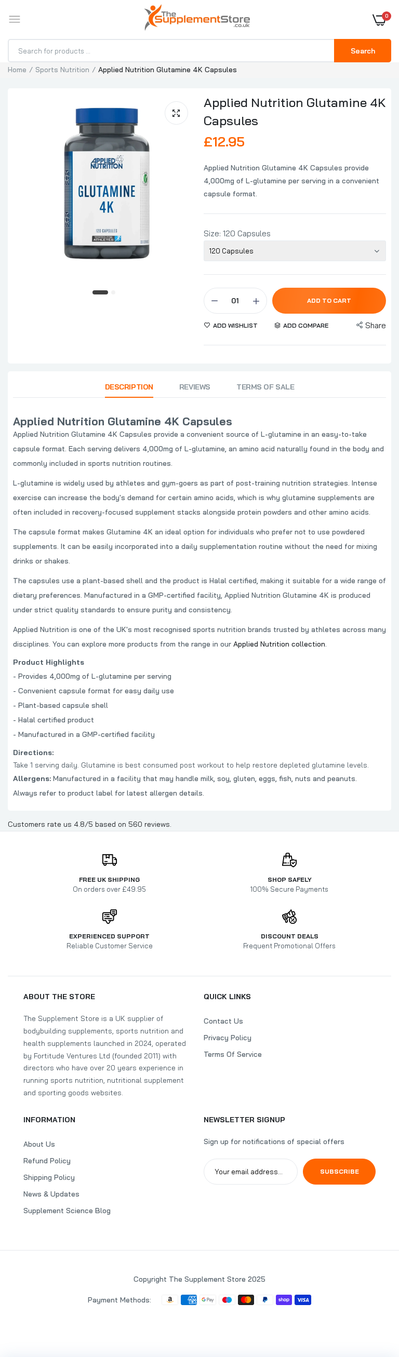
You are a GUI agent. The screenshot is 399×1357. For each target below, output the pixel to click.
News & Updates (51, 1194)
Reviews (194, 387)
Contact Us (223, 1021)
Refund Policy (47, 1160)
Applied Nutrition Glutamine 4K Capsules (295, 111)
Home (17, 69)
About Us (39, 1144)
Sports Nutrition (62, 69)
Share (375, 325)
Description (129, 387)
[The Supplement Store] (196, 19)
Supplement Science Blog (67, 1210)
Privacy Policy (227, 1037)
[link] (370, 1292)
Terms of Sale (265, 387)
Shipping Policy (49, 1177)
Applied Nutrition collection (279, 644)
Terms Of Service (233, 1054)
